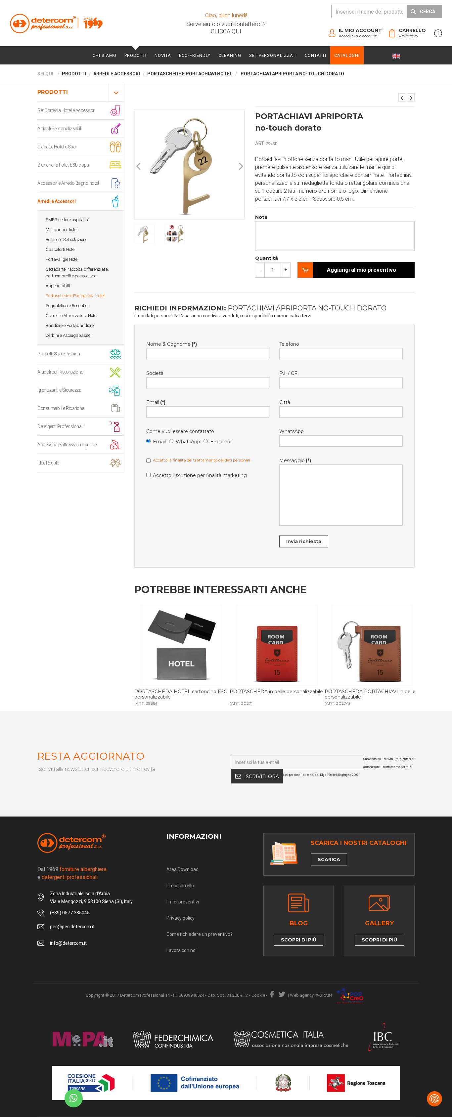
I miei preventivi (182, 901)
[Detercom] (56, 23)
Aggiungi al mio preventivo (361, 269)
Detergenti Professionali (60, 426)
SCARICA (329, 859)
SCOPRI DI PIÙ (298, 940)
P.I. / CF (288, 373)
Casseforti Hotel (60, 249)
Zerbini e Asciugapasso (68, 335)
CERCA (427, 11)
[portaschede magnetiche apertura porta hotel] (181, 645)
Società (154, 373)
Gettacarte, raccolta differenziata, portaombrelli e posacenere (77, 272)
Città (284, 402)
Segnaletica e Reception (68, 305)
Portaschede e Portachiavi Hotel (75, 295)
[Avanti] (240, 166)
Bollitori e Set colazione (66, 239)
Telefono (289, 344)
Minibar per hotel (61, 229)
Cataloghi (347, 55)
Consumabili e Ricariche (60, 408)
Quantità (266, 258)
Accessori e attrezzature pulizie (66, 444)
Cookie (258, 995)
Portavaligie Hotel (62, 259)
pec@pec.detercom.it (72, 926)
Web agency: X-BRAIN (311, 995)
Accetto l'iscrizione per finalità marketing (200, 475)
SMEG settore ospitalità (68, 219)
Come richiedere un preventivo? (199, 934)
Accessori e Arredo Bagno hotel (68, 183)
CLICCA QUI (226, 31)
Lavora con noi (181, 950)
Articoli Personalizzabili (59, 128)
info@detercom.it (68, 943)
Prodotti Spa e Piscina (58, 353)
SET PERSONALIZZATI (273, 55)
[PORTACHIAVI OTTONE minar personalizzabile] (402, 97)
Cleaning (229, 55)
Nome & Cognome (171, 344)
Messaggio (295, 460)
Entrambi (220, 442)
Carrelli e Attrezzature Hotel (71, 315)
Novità (163, 55)
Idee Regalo (48, 462)
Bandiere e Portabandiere (70, 325)
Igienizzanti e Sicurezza (59, 390)
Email (155, 402)
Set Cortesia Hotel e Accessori (66, 110)
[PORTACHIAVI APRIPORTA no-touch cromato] (411, 97)
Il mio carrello (180, 885)
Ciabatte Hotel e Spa (56, 146)
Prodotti (135, 55)
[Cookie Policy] (434, 1098)
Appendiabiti (58, 285)
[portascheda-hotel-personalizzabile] (276, 645)
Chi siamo (104, 55)
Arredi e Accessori (56, 201)
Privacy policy (180, 918)
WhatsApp (188, 442)
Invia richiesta (303, 541)
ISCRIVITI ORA (261, 776)
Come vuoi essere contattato (180, 431)
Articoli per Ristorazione (60, 372)
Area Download (182, 869)
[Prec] (139, 166)
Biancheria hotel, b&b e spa (63, 165)
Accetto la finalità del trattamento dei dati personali (201, 460)
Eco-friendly (194, 55)
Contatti (315, 55)
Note (261, 217)
